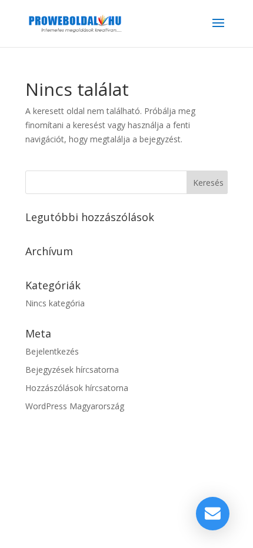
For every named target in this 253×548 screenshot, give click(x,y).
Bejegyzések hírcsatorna (72, 369)
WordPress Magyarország (74, 406)
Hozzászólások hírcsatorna (76, 387)
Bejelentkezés (52, 351)
